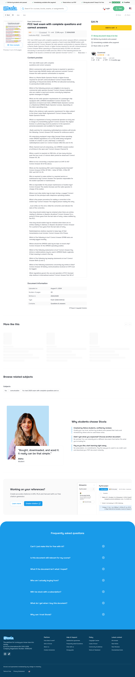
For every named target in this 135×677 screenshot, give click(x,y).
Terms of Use (7, 671)
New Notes (115, 644)
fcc (6, 391)
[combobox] (43, 8)
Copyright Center (94, 640)
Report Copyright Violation (79, 308)
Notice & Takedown (94, 650)
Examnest (101, 53)
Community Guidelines (95, 647)
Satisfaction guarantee (73, 640)
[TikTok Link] (9, 654)
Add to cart (110, 28)
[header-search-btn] (23, 8)
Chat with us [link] (70, 647)
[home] (10, 8)
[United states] (13, 15)
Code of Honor (93, 644)
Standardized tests (117, 650)
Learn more (16, 503)
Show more (81, 53)
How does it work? (49, 640)
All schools (115, 640)
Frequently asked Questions (74, 644)
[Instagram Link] (5, 654)
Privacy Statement (19, 671)
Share (128, 15)
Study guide (70, 650)
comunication (14, 391)
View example (15, 45)
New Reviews (116, 647)
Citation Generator (49, 650)
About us (46, 647)
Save (119, 15)
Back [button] (8, 15)
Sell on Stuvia (48, 644)
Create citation (32, 503)
